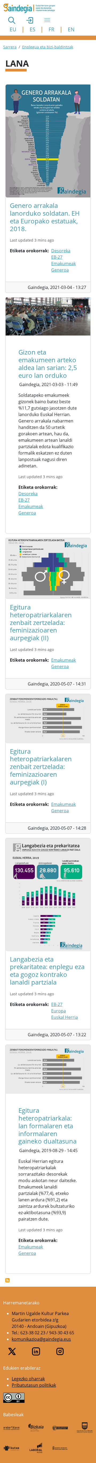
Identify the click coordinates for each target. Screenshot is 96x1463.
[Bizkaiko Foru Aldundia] (36, 1427)
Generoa (60, 270)
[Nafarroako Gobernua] (60, 1448)
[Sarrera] (31, 8)
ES (32, 29)
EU (13, 29)
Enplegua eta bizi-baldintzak (47, 46)
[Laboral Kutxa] (36, 1447)
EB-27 (56, 257)
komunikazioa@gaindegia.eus (41, 1339)
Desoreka (60, 251)
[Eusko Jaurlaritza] (60, 1427)
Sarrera (10, 46)
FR (51, 29)
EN (71, 29)
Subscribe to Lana (7, 1280)
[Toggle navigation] (47, 20)
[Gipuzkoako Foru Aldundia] (85, 1427)
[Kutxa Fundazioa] (11, 1448)
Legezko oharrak (28, 1379)
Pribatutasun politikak (34, 1385)
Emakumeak (63, 263)
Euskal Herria (64, 1017)
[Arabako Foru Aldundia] (11, 1427)
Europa (58, 1011)
